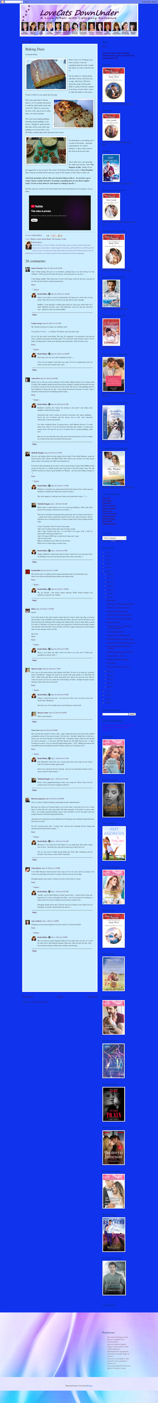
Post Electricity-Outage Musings (118, 659)
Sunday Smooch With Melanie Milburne (120, 604)
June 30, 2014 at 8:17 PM (51, 669)
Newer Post (27, 996)
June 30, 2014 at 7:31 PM (59, 485)
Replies (36, 289)
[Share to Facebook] (59, 235)
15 (106, 567)
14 (106, 571)
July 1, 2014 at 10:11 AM (59, 758)
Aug (109, 589)
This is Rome (111, 663)
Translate (119, 541)
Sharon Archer (36, 669)
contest (38, 239)
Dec (108, 574)
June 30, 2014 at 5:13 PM (49, 570)
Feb (108, 683)
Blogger (89, 1385)
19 (106, 552)
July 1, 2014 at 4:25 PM (59, 550)
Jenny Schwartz (37, 268)
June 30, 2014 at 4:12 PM (53, 453)
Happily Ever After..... (114, 622)
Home (60, 996)
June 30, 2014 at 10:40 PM (55, 798)
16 (106, 563)
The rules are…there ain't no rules (118, 607)
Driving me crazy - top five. (116, 656)
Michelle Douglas (37, 453)
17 (106, 560)
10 (106, 703)
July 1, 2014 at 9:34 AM (59, 504)
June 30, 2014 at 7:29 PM (59, 589)
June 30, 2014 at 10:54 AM (53, 268)
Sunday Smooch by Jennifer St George (120, 652)
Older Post (92, 996)
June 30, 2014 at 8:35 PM (59, 694)
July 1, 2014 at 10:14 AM (59, 841)
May (109, 671)
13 (106, 691)
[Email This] (52, 235)
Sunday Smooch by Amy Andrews (118, 667)
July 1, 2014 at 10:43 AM (59, 891)
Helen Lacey (107, 511)
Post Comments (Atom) (40, 1002)
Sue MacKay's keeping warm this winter (120, 639)
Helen (33, 609)
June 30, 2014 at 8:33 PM (59, 649)
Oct (108, 582)
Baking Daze (111, 600)
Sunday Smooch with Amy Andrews (119, 618)
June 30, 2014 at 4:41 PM (59, 404)
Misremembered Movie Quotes (117, 611)
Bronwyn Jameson (38, 798)
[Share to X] (56, 235)
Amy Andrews (36, 921)
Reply (33, 284)
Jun (108, 597)
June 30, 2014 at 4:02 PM (49, 378)
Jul (108, 593)
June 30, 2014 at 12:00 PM (60, 354)
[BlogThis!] (54, 235)
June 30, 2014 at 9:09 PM (49, 730)
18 (106, 556)
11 (106, 699)
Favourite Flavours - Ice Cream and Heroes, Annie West (119, 627)
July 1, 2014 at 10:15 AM (59, 779)
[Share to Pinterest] (61, 235)
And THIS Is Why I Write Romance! (119, 615)
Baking (33, 239)
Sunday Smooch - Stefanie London (119, 635)
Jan (108, 686)
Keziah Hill (35, 570)
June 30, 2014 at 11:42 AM (52, 323)
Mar (108, 679)
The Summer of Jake (59, 239)
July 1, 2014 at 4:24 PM (59, 937)
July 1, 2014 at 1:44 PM (51, 921)
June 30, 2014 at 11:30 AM (60, 294)
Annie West (35, 378)
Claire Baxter (36, 868)
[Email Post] (47, 235)
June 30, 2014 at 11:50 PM (51, 868)
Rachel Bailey (46, 239)
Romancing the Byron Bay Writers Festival (118, 647)
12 (106, 695)
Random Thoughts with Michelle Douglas (121, 643)
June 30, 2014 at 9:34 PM (57, 712)
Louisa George (36, 323)
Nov (109, 578)
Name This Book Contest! (115, 632)
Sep (108, 586)
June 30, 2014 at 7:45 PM (45, 609)
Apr (108, 675)
